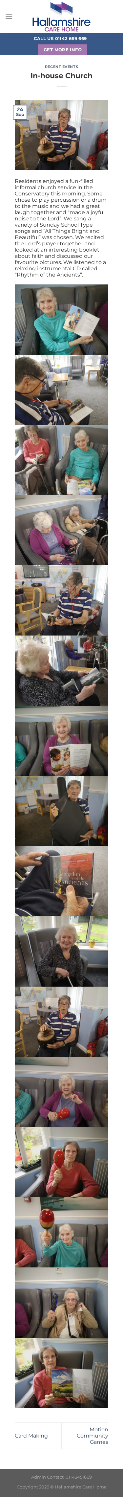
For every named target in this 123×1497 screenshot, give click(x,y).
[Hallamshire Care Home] (61, 16)
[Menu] (9, 17)
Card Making (31, 1436)
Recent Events (61, 66)
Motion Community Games (92, 1435)
